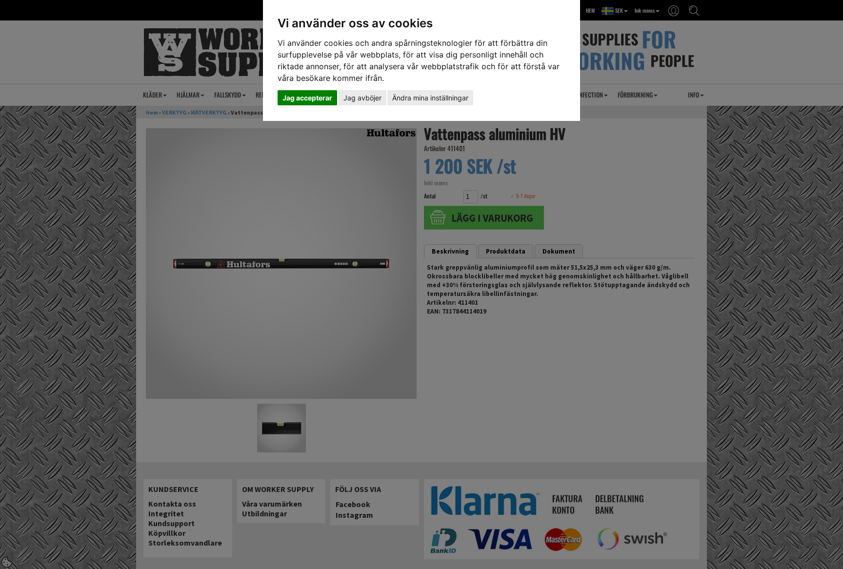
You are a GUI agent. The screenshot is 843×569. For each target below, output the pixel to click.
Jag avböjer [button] (362, 98)
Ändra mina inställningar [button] (430, 98)
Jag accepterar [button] (307, 98)
